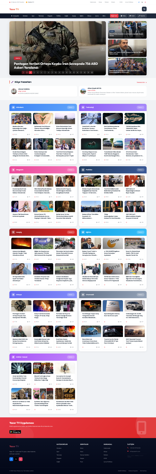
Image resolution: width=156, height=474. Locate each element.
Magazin (50, 16)
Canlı (115, 15)
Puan (81, 462)
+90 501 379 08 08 (135, 448)
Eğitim (82, 16)
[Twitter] (142, 2)
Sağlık (66, 16)
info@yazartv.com (135, 451)
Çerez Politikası (129, 2)
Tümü (70, 107)
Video (124, 15)
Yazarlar (142, 15)
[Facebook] (139, 2)
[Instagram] (145, 2)
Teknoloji (41, 16)
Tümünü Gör (141, 82)
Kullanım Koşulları (133, 470)
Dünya (89, 16)
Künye (100, 2)
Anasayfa (16, 16)
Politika (59, 16)
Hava (81, 451)
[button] (102, 48)
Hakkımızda (93, 2)
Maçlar (82, 458)
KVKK (121, 2)
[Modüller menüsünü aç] (144, 9)
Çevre (97, 16)
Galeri (133, 15)
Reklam (107, 2)
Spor (33, 16)
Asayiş (74, 16)
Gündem (25, 16)
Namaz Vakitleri (84, 455)
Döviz (81, 448)
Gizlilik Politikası (122, 470)
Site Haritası (143, 470)
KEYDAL (137, 455)
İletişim (113, 2)
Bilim (104, 16)
